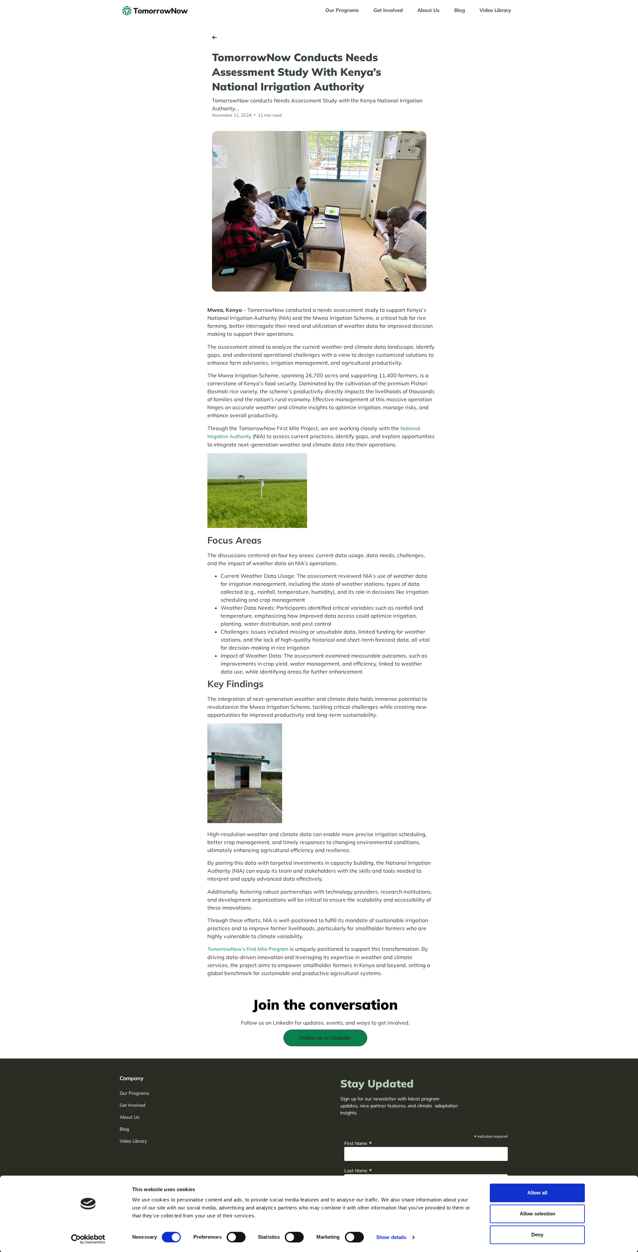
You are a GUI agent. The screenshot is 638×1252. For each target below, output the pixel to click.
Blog (459, 10)
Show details (391, 1237)
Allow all (537, 1192)
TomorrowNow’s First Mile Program (247, 949)
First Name (358, 1143)
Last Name (358, 1170)
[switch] (236, 1237)
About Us (428, 10)
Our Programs (342, 10)
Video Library (495, 10)
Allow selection (537, 1213)
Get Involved (388, 10)
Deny (537, 1234)
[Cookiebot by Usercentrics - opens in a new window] (88, 1239)
